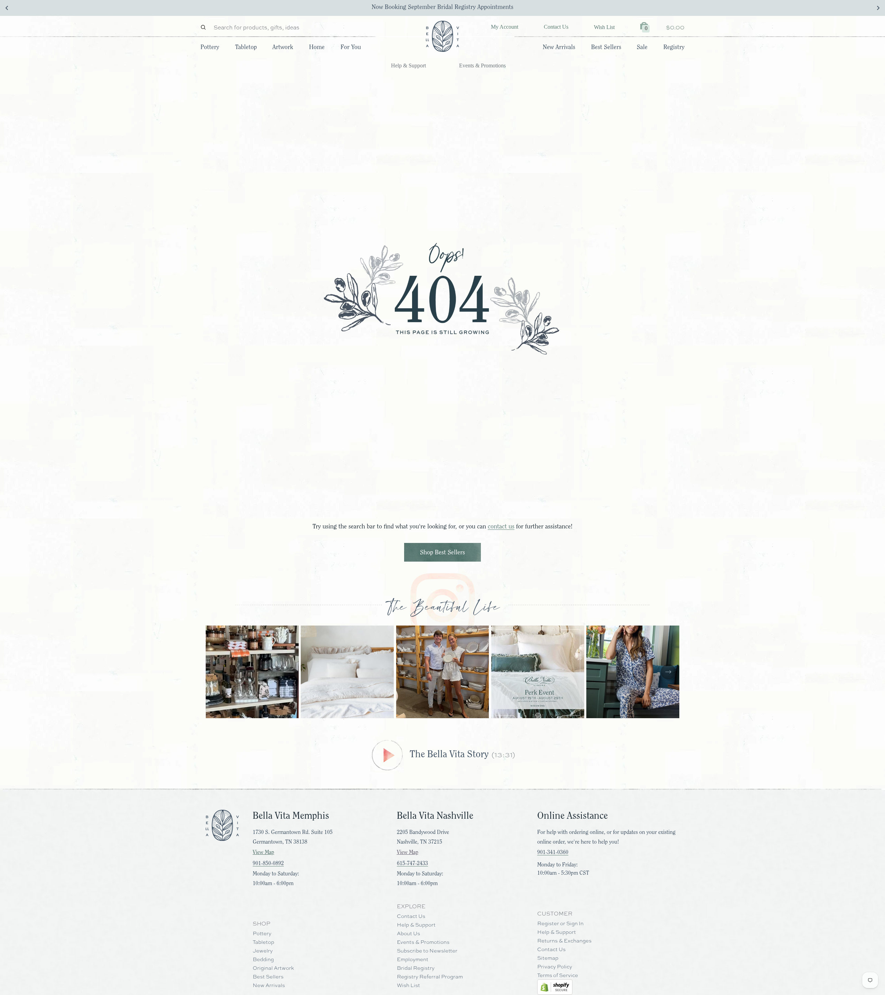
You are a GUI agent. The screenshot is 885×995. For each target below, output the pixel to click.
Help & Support (408, 65)
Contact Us (556, 27)
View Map (263, 852)
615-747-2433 (412, 863)
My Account (504, 27)
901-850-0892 (268, 863)
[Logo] (442, 36)
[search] (205, 27)
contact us (501, 526)
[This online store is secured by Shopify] (554, 987)
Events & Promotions (482, 65)
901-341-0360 (552, 852)
